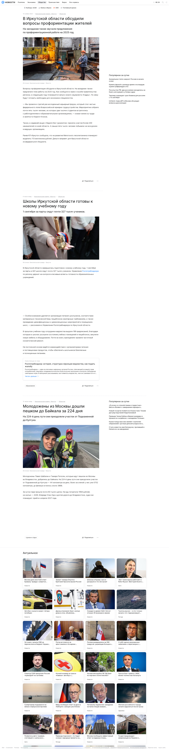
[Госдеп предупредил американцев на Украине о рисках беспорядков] (131, 729)
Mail (3, 747)
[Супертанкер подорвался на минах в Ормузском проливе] (37, 698)
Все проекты (24, 747)
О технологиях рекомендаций (100, 747)
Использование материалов (138, 747)
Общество (62, 14)
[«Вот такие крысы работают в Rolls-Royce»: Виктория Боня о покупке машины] (131, 573)
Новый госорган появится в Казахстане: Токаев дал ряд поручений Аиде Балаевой (127, 412)
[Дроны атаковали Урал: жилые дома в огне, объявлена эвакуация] (69, 604)
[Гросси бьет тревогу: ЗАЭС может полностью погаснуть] (131, 666)
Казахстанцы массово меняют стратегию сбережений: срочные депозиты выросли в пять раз (125, 423)
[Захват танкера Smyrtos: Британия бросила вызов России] (69, 573)
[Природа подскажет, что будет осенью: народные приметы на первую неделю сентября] (69, 729)
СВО (57, 8)
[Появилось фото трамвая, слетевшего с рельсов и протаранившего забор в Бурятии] (37, 729)
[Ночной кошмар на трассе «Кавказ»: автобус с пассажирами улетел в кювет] (69, 666)
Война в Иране (46, 8)
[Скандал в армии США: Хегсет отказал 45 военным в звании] (100, 604)
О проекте (87, 747)
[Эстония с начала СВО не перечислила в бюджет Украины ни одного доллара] (37, 635)
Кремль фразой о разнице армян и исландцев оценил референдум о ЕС (126, 85)
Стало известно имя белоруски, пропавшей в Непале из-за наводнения (126, 428)
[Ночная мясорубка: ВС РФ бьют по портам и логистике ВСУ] (100, 666)
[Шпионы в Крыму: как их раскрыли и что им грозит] (100, 573)
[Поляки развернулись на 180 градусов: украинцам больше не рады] (100, 635)
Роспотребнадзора (90, 271)
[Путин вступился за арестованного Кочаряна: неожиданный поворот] (69, 635)
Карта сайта (162, 747)
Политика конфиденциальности (120, 747)
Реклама (16, 747)
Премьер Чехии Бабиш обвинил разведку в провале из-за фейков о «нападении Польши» (126, 417)
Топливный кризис (69, 8)
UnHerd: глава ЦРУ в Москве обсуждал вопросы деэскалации (124, 102)
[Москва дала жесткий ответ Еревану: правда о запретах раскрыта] (37, 573)
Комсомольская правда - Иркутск (46, 14)
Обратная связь (152, 747)
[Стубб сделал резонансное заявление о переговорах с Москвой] (131, 635)
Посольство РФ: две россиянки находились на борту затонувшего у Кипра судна (127, 91)
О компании (9, 747)
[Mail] (3, 2)
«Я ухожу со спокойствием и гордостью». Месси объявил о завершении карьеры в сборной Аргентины (125, 406)
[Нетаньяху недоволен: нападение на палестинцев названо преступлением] (100, 698)
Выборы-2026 (31, 8)
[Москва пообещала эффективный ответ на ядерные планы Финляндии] (100, 729)
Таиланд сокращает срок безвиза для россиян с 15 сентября (127, 96)
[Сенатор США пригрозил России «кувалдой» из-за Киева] (37, 666)
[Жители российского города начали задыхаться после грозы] (131, 698)
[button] (61, 59)
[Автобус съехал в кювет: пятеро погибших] (37, 604)
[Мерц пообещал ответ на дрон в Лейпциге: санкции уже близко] (69, 698)
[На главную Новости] (9, 2)
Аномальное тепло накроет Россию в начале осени (126, 80)
